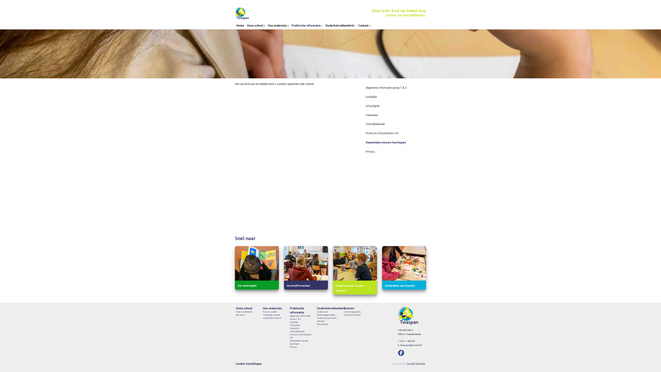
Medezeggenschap (326, 315)
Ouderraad (322, 312)
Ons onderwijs (278, 25)
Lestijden (371, 96)
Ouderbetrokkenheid (339, 25)
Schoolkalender (375, 124)
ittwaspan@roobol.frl (411, 345)
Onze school (255, 25)
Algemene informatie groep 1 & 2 (386, 87)
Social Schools (416, 363)
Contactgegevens (352, 312)
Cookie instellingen (249, 363)
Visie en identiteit (244, 312)
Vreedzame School (272, 318)
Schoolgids (373, 105)
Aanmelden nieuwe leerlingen (386, 142)
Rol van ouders (270, 312)
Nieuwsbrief (322, 324)
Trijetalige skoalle (271, 315)
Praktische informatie (306, 25)
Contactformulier (352, 315)
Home (240, 25)
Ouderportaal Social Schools (327, 319)
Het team (240, 315)
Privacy (370, 151)
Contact (363, 25)
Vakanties (372, 115)
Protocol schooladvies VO (382, 133)
